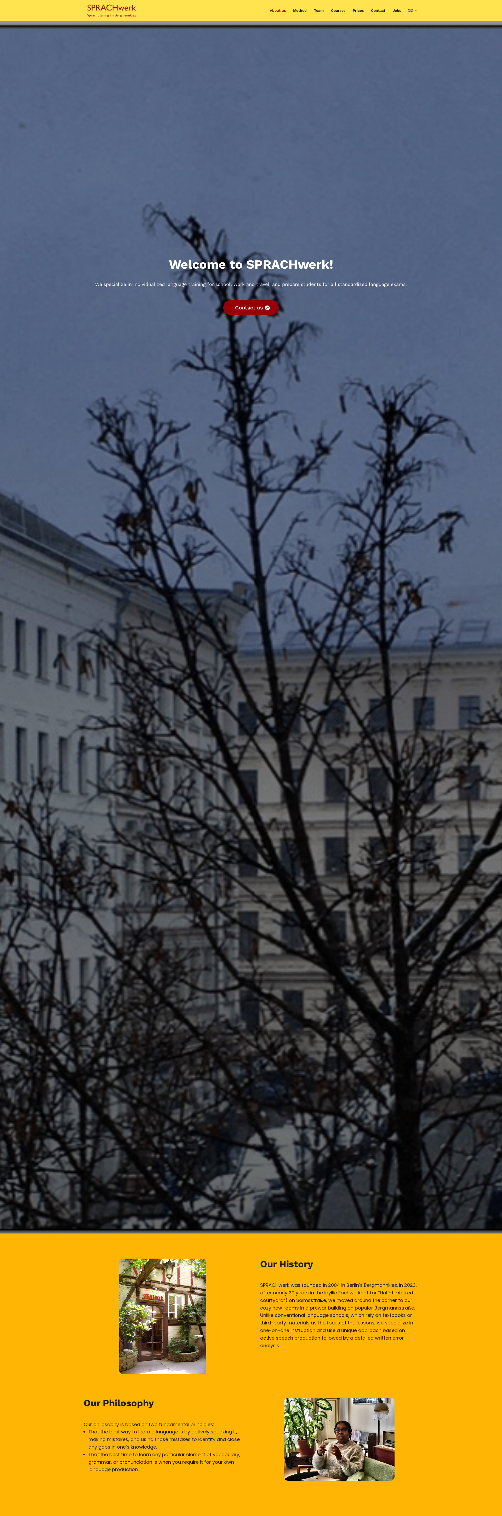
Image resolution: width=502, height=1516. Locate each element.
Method (300, 11)
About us (278, 11)
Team (319, 11)
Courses (338, 11)
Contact (378, 11)
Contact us (249, 307)
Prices (358, 11)
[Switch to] (413, 15)
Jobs (397, 11)
